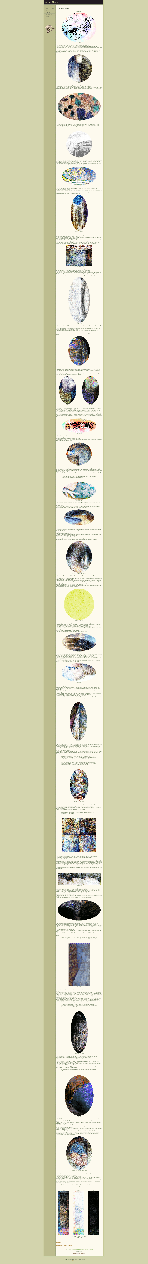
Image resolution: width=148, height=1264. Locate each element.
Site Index (74, 1257)
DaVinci (59, 1242)
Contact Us (74, 1260)
